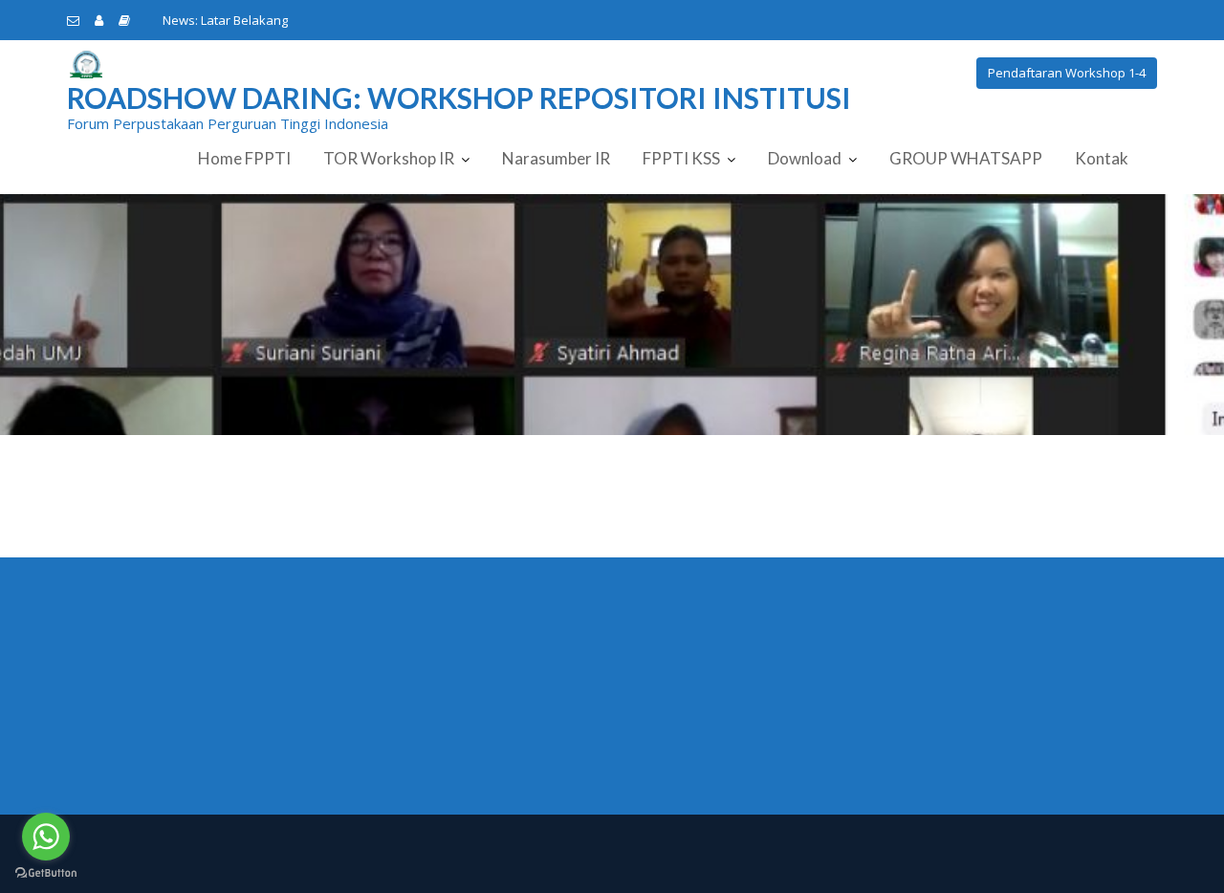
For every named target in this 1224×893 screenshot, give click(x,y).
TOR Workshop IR (388, 158)
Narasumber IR (556, 158)
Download (805, 158)
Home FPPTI (244, 158)
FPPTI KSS (681, 158)
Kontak (1101, 158)
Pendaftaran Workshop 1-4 (1067, 72)
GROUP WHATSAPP (965, 158)
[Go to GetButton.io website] (45, 873)
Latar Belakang (244, 20)
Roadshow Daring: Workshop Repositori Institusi (459, 97)
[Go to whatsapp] (46, 836)
